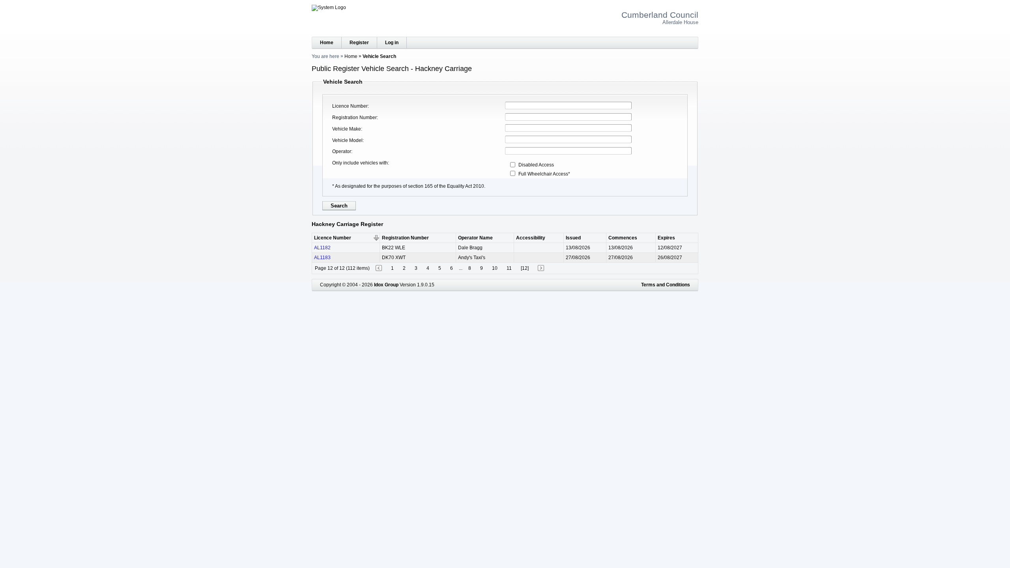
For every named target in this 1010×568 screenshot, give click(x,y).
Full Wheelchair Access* (544, 174)
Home (326, 42)
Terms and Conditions (665, 285)
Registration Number (354, 117)
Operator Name (475, 238)
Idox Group (386, 285)
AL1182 (322, 247)
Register (359, 42)
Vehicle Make (346, 129)
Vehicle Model (347, 140)
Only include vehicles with (360, 163)
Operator (341, 151)
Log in (391, 42)
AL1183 (322, 257)
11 (509, 268)
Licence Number (350, 106)
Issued (573, 238)
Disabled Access (536, 165)
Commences (622, 238)
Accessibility (530, 238)
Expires (666, 238)
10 (495, 268)
